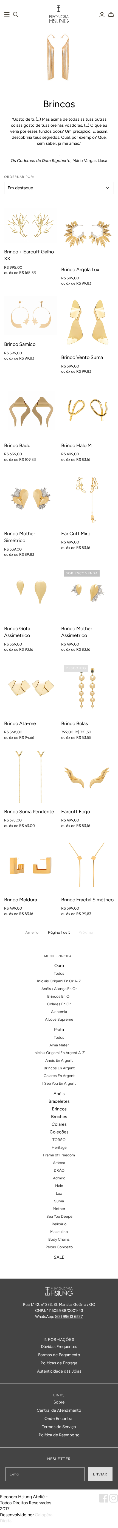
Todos (59, 973)
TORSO (59, 1140)
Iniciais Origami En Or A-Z (59, 981)
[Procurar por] (15, 14)
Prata (59, 1029)
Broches (59, 1116)
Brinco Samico (19, 344)
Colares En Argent (59, 1075)
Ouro (59, 965)
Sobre (59, 1402)
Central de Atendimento (59, 1410)
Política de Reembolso (59, 1434)
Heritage (59, 1147)
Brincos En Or (59, 996)
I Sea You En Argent (59, 1083)
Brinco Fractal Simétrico (87, 900)
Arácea (59, 1163)
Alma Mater (59, 1045)
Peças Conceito (59, 1247)
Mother (59, 1208)
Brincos (59, 1109)
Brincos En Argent (59, 1068)
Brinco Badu (17, 445)
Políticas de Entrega (59, 1363)
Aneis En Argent (59, 1060)
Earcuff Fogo (75, 812)
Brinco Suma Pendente (29, 812)
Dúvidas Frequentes (59, 1346)
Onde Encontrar (59, 1418)
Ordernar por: (19, 177)
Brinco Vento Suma (82, 357)
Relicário (59, 1224)
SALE (59, 1257)
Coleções (59, 1132)
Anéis (59, 1093)
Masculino (59, 1231)
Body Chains (59, 1239)
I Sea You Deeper (59, 1216)
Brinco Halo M (76, 445)
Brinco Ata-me (20, 723)
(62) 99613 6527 (69, 1316)
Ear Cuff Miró (75, 534)
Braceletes (59, 1101)
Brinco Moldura (20, 900)
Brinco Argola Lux (80, 270)
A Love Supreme (59, 1019)
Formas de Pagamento (59, 1354)
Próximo (85, 932)
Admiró (59, 1178)
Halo (59, 1185)
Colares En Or (59, 1004)
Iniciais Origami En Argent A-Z (59, 1052)
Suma (59, 1201)
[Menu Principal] (7, 14)
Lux (59, 1193)
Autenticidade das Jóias (59, 1371)
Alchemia (59, 1011)
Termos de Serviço (59, 1426)
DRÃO (59, 1170)
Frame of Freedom (59, 1155)
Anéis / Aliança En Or (59, 988)
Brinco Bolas (74, 723)
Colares (59, 1124)
